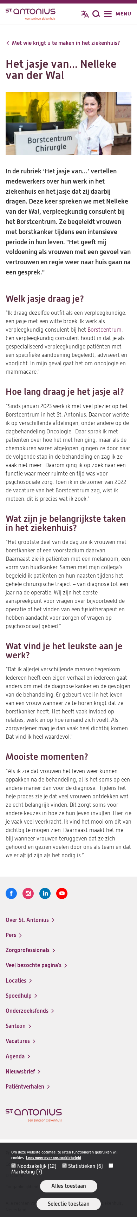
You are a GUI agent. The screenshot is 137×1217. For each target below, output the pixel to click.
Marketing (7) (26, 1172)
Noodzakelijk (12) (37, 1166)
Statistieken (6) (85, 1166)
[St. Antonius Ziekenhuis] (31, 15)
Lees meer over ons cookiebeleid (53, 1158)
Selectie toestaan (69, 1204)
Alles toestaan (68, 1186)
